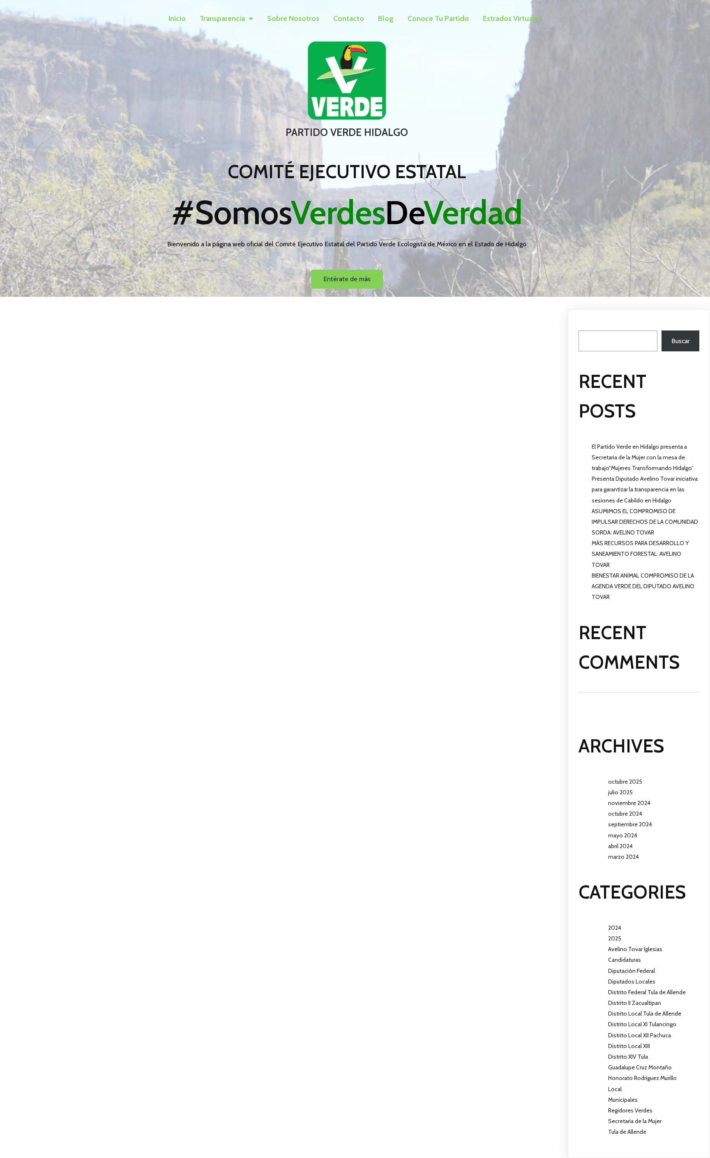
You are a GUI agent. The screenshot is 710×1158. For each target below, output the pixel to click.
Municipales (623, 1099)
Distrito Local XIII (629, 1046)
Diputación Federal (631, 971)
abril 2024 (620, 846)
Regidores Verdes (630, 1110)
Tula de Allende (627, 1131)
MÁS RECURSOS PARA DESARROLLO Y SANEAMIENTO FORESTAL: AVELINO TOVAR (640, 553)
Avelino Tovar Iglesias (635, 949)
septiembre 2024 (630, 824)
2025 (614, 938)
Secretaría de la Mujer (635, 1121)
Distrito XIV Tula (628, 1056)
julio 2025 (620, 792)
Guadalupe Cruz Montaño (640, 1067)
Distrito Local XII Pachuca (639, 1035)
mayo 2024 (622, 835)
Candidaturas (624, 959)
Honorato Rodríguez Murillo (642, 1078)
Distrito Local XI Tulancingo (642, 1024)
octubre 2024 (625, 813)
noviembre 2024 (629, 803)
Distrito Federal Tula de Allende (647, 992)
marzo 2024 (623, 856)
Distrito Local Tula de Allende (644, 1013)
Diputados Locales (631, 981)
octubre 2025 (625, 781)
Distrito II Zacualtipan (634, 1003)
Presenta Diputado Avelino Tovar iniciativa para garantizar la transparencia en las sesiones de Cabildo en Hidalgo (645, 489)
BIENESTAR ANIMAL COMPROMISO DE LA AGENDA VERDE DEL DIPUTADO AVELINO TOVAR (643, 586)
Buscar (588, 325)
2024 (614, 927)
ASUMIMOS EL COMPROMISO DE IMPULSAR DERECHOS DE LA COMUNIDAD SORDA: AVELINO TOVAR (645, 521)
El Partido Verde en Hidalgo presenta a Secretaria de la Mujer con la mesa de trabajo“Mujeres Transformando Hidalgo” (643, 457)
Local (615, 1089)
